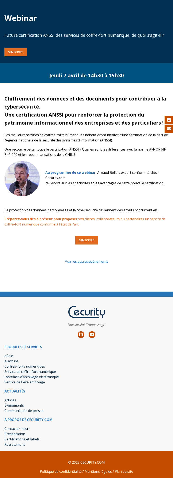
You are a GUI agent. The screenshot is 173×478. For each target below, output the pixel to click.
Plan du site (124, 471)
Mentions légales (98, 471)
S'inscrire (15, 52)
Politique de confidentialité (61, 471)
